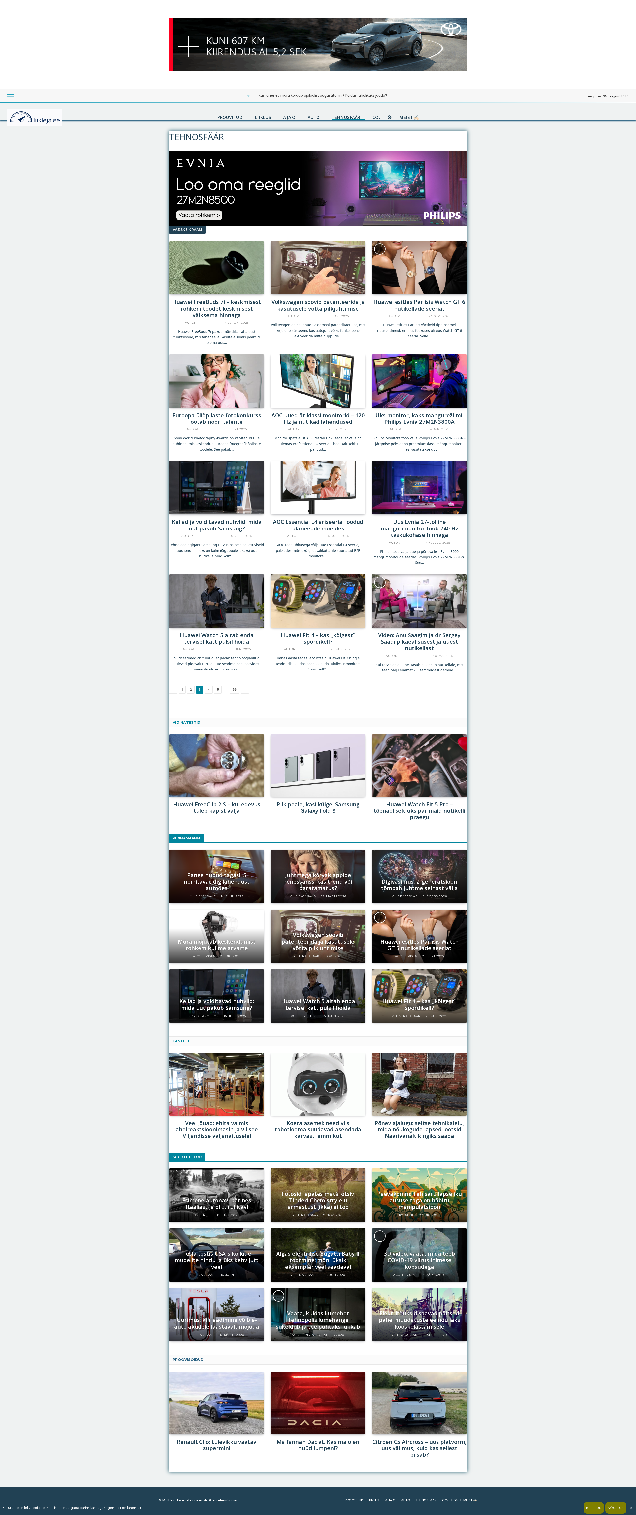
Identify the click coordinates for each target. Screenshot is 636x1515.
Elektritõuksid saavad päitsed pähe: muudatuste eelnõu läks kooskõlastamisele (419, 1320)
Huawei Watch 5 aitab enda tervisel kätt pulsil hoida (217, 638)
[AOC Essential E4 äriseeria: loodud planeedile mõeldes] (318, 488)
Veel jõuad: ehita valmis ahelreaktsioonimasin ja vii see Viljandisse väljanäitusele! (217, 1129)
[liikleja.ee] (44, 117)
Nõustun (616, 1508)
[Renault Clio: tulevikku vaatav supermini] (216, 1403)
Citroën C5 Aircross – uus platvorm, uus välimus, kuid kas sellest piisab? (419, 1448)
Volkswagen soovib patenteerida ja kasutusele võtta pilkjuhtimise (318, 305)
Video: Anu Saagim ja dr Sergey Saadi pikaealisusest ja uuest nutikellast (419, 641)
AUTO (313, 117)
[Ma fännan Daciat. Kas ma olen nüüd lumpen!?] (318, 1403)
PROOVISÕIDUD (188, 1359)
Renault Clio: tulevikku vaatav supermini (216, 1444)
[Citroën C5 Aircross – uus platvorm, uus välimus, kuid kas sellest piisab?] (419, 1403)
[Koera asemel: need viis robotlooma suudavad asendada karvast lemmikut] (318, 1084)
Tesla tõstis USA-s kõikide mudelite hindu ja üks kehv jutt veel (217, 1260)
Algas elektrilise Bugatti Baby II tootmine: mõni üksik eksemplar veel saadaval (318, 1260)
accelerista (412, 316)
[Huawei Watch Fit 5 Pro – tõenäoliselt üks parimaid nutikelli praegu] (419, 765)
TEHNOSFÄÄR (346, 117)
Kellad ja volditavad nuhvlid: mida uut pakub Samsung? (217, 524)
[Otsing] (27, 96)
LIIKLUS (263, 117)
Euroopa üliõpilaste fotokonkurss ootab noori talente (216, 418)
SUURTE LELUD (187, 1157)
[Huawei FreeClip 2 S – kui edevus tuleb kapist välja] (216, 765)
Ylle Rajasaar (313, 316)
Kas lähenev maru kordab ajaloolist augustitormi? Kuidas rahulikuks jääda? (323, 95)
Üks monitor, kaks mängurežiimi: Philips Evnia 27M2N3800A (419, 418)
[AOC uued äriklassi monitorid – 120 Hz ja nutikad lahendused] (318, 381)
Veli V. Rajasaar (311, 649)
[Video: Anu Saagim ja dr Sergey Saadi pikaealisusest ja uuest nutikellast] (419, 601)
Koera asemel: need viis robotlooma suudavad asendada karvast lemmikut (318, 1129)
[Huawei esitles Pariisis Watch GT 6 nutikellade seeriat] (419, 268)
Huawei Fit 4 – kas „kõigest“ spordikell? (318, 638)
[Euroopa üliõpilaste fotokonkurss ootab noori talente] (216, 381)
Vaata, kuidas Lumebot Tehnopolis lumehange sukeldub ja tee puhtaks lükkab (318, 1320)
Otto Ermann (210, 322)
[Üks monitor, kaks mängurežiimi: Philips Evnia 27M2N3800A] (419, 381)
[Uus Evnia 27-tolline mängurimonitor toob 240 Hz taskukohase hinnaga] (419, 488)
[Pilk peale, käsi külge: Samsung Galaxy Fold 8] (318, 765)
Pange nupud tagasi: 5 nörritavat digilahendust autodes (217, 881)
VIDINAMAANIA (186, 838)
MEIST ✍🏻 (409, 117)
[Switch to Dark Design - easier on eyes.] (20, 96)
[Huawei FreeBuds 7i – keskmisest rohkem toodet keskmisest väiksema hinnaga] (216, 268)
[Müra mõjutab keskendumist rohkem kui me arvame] (216, 936)
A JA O (289, 117)
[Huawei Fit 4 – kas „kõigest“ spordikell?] (318, 601)
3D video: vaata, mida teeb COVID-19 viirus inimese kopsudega (419, 1260)
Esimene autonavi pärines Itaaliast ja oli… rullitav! (216, 1203)
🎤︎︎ (390, 117)
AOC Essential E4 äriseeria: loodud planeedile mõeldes (318, 524)
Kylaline (406, 1215)
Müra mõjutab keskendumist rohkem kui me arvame (217, 944)
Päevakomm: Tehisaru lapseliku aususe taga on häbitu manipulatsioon (419, 1200)
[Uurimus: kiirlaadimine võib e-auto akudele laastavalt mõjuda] (216, 1314)
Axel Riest (203, 1215)
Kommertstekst (210, 649)
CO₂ (376, 117)
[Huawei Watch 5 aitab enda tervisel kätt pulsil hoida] (216, 601)
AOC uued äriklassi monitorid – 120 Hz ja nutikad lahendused (318, 418)
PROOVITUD (229, 117)
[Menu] (10, 96)
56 (235, 689)
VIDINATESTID (186, 722)
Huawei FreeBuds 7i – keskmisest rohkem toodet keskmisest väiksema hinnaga (216, 308)
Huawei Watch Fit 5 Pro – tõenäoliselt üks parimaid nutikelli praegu (419, 810)
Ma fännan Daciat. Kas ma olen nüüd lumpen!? (318, 1444)
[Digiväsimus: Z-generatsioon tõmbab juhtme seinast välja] (419, 876)
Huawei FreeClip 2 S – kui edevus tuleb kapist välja (216, 807)
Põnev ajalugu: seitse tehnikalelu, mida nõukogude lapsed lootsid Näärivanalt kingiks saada (419, 1129)
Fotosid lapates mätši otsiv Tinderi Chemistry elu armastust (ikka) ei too (318, 1200)
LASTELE (181, 1041)
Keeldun (593, 1508)
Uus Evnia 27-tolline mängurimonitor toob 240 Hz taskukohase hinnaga (419, 528)
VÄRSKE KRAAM (187, 229)
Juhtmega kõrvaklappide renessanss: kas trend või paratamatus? (318, 881)
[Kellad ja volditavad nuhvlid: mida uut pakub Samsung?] (216, 488)
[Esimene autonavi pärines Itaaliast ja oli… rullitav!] (216, 1195)
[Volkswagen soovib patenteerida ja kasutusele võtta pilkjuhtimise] (318, 268)
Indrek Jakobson (209, 536)
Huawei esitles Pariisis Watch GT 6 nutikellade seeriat (419, 305)
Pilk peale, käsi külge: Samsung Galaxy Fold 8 (318, 807)
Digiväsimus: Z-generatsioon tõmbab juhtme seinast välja (419, 884)
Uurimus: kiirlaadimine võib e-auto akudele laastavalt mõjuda (216, 1323)
